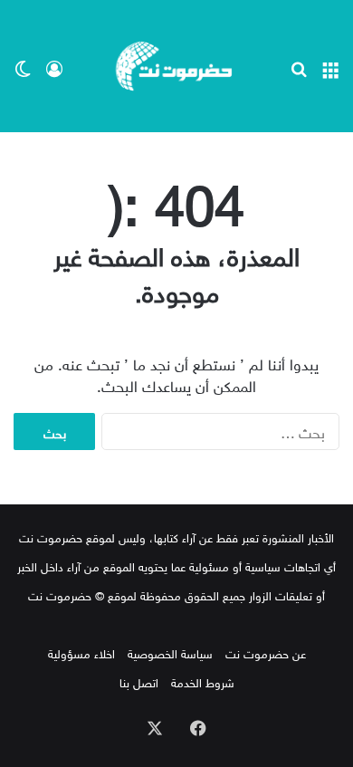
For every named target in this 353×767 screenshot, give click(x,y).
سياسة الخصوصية (170, 652)
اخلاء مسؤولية (81, 652)
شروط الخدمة (202, 681)
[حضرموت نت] (176, 66)
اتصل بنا (138, 681)
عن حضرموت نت (265, 652)
